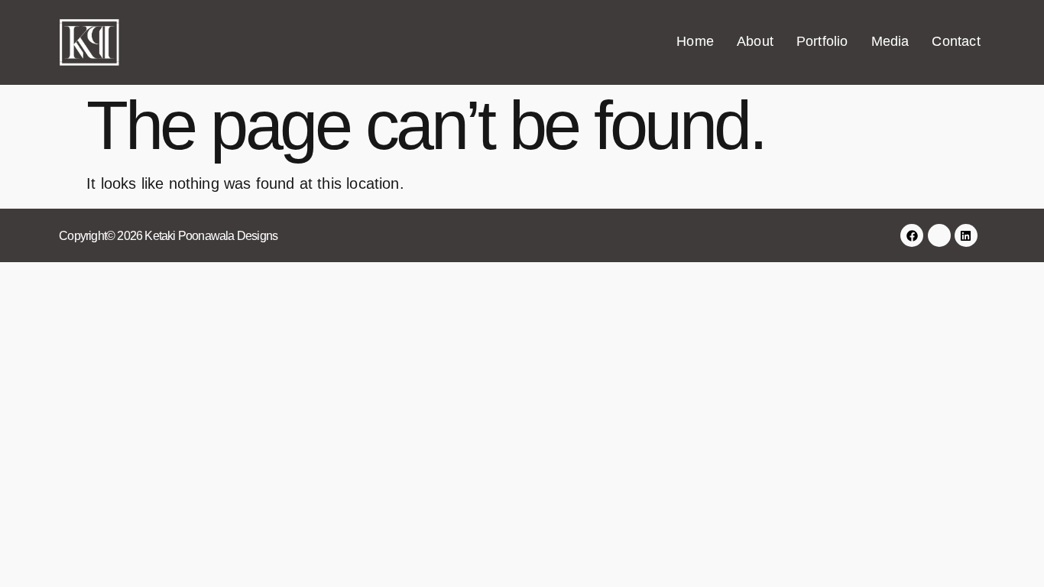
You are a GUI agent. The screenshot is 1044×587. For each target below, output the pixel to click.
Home (695, 41)
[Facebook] (911, 235)
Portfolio (822, 41)
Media (890, 41)
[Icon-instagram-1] (939, 235)
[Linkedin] (966, 235)
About (755, 41)
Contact (956, 41)
